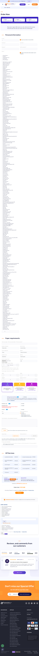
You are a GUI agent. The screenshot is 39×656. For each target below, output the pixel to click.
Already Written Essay (13, 617)
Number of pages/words (5, 359)
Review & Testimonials (4, 624)
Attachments (4, 428)
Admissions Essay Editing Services (15, 614)
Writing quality (4, 382)
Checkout (19, 492)
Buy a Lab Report (12, 637)
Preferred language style (24, 411)
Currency (21, 359)
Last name (21, 42)
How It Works (3, 618)
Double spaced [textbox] (22, 356)
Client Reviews (4, 552)
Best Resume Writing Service (14, 620)
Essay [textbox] (3, 352)
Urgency (21, 350)
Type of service (22, 346)
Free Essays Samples (4, 615)
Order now (34, 4)
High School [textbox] (4, 356)
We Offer (2, 623)
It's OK (29, 1)
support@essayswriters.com (32, 619)
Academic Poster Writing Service (15, 612)
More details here (24, 483)
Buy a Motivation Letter (13, 638)
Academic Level (4, 354)
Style (2, 411)
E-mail (3, 38)
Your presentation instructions (12, 418)
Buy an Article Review (13, 646)
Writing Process (3, 620)
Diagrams (3, 377)
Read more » (23, 1)
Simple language (25, 415)
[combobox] (10, 53)
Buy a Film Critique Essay (14, 632)
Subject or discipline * (5, 346)
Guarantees (3, 621)
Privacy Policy (24, 490)
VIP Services (3, 614)
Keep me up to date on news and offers (27, 39)
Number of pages (4, 363)
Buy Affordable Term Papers (14, 643)
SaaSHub (16, 552)
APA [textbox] (3, 413)
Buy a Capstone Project (13, 626)
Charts (21, 373)
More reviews (19, 572)
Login (29, 4)
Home (5, 7)
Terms (20, 490)
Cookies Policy (31, 490)
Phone (3, 51)
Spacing (21, 354)
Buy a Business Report (13, 624)
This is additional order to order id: (8, 444)
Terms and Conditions (27, 651)
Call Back (22, 4)
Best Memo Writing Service (14, 618)
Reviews (28, 552)
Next (36, 563)
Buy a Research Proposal (14, 641)
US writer (22, 412)
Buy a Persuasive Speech (14, 640)
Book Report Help (12, 621)
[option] (11, 55)
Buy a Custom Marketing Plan (14, 629)
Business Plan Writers (13, 623)
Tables (3, 373)
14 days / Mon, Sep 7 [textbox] (23, 352)
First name (3, 42)
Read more (13, 400)
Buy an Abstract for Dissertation (15, 644)
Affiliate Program (3, 617)
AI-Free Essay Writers (13, 615)
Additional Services (4, 612)
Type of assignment (5, 350)
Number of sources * (23, 377)
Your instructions (4, 418)
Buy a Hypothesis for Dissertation (15, 635)
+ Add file (4, 430)
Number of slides (10, 363)
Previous (2, 563)
